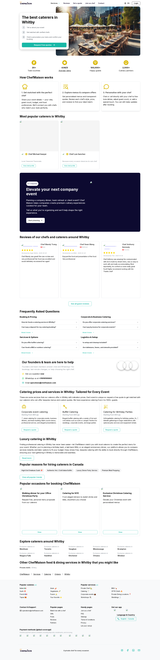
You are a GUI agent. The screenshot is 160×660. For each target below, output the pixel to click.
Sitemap (84, 617)
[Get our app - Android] (132, 610)
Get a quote (77, 3)
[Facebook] (127, 650)
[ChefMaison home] (26, 651)
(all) (35, 585)
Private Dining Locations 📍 (121, 594)
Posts (52, 617)
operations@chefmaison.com (32, 611)
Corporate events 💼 (88, 594)
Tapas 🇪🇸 (23, 597)
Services (36, 574)
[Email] (139, 650)
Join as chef (90, 3)
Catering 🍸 (85, 591)
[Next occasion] (137, 511)
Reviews (66, 3)
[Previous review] (22, 269)
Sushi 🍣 (23, 591)
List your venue (86, 626)
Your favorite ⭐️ (56, 597)
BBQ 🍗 (114, 588)
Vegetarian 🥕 (55, 591)
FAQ (82, 614)
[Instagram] (122, 650)
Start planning (34, 220)
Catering (47, 574)
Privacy (83, 623)
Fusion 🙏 (53, 594)
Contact (101, 3)
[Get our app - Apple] (119, 610)
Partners (53, 623)
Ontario (58, 574)
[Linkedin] (133, 650)
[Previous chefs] (22, 145)
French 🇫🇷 (23, 594)
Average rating (65, 71)
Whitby (67, 574)
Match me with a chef (58, 611)
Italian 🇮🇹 (23, 588)
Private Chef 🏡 (86, 588)
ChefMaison (25, 574)
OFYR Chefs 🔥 (116, 591)
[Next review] (137, 269)
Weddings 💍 (116, 597)
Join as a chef (86, 611)
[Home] (26, 3)
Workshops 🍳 (86, 597)
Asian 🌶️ (53, 588)
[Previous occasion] (22, 511)
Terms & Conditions (88, 620)
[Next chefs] (137, 145)
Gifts (51, 614)
